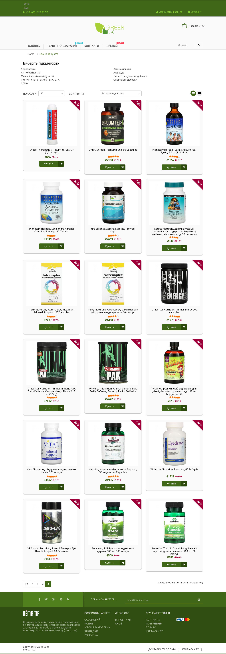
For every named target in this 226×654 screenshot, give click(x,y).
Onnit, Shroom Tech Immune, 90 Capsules (113, 149)
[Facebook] (40, 599)
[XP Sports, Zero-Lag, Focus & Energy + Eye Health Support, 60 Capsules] (51, 522)
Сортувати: (76, 93)
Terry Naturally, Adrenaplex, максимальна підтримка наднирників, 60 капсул (113, 311)
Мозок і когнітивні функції (37, 76)
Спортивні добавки (125, 79)
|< (26, 584)
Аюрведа (118, 72)
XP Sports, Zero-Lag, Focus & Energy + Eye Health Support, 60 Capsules (52, 550)
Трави (24, 83)
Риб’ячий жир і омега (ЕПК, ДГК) (40, 79)
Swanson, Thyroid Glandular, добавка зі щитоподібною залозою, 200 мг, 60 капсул (174, 551)
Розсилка (91, 635)
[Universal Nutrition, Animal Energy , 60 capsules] (174, 283)
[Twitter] (46, 599)
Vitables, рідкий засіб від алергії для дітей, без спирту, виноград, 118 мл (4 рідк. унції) (174, 391)
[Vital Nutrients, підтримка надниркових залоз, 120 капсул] (51, 443)
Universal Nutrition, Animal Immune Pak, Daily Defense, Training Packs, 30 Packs (113, 390)
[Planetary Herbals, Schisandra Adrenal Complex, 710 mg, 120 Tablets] (51, 202)
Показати (28, 93)
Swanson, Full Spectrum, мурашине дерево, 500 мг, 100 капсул (113, 550)
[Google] (54, 599)
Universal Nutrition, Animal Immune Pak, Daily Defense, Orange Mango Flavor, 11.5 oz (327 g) (52, 391)
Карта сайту (154, 631)
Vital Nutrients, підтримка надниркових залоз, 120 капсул (51, 471)
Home (31, 54)
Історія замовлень (97, 627)
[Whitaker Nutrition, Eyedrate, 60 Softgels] (174, 443)
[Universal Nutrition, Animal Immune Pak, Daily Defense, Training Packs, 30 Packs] (113, 362)
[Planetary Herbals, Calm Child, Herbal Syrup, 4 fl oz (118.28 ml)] (174, 123)
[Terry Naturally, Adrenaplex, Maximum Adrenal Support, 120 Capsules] (51, 283)
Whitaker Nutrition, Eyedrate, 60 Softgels (174, 469)
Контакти (153, 619)
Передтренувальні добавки (130, 76)
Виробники (123, 619)
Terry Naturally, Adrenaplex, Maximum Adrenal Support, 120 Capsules (51, 311)
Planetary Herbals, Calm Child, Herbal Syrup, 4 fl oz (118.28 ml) (174, 151)
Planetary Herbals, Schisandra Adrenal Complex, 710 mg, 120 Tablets (51, 230)
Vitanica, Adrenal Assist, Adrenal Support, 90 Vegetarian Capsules (113, 471)
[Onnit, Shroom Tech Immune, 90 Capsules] (113, 123)
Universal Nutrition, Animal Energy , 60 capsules (174, 311)
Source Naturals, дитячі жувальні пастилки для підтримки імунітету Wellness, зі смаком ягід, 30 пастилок (174, 231)
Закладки (91, 631)
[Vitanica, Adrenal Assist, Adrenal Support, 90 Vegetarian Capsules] (113, 443)
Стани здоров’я (49, 54)
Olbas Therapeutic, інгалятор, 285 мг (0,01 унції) (51, 151)
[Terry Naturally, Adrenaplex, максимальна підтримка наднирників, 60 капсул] (113, 283)
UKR (26, 4)
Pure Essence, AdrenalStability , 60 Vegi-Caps (113, 230)
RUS (26, 7)
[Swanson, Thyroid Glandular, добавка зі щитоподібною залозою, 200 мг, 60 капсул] (174, 522)
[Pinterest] (61, 599)
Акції (118, 623)
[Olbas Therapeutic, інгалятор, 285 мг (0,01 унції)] (51, 123)
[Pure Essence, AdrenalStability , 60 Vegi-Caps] (113, 202)
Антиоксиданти (31, 72)
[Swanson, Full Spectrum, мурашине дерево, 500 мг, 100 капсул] (113, 522)
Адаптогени (28, 69)
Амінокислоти (122, 69)
